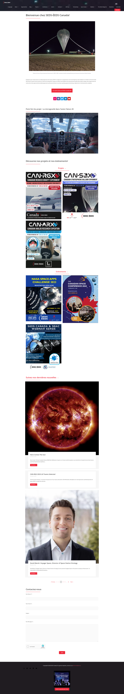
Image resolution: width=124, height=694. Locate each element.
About (16, 6)
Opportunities (24, 6)
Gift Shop (67, 6)
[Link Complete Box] (62, 425)
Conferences (44, 6)
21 (68, 582)
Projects (37, 6)
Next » (71, 582)
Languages (10, 6)
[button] (117, 10)
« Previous (53, 582)
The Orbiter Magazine (102, 6)
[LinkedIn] (33, 668)
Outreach (60, 6)
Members (92, 6)
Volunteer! (118, 6)
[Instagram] (24, 668)
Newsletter (111, 6)
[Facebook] (27, 668)
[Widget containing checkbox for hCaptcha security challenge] (35, 646)
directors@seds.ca (77, 665)
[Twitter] (30, 668)
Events (52, 6)
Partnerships (75, 6)
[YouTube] (36, 668)
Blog (30, 6)
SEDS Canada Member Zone (62, 689)
